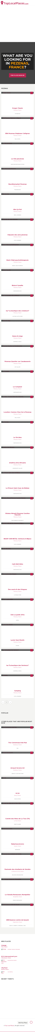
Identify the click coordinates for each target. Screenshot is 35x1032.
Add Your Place (22, 1022)
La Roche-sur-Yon (15, 871)
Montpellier (15, 896)
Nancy (15, 795)
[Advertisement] (17, 24)
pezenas (19, 63)
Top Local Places (9, 1025)
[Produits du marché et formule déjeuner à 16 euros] (17, 371)
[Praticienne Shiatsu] (17, 498)
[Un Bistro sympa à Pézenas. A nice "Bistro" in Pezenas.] (17, 548)
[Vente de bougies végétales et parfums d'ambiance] (17, 219)
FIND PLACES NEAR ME (17, 75)
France (16, 67)
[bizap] (17, 523)
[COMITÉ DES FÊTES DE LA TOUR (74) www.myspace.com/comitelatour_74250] (17, 803)
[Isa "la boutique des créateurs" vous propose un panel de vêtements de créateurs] (17, 295)
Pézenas (16, 110)
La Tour (15, 820)
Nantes (15, 846)
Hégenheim (15, 922)
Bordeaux (15, 744)
